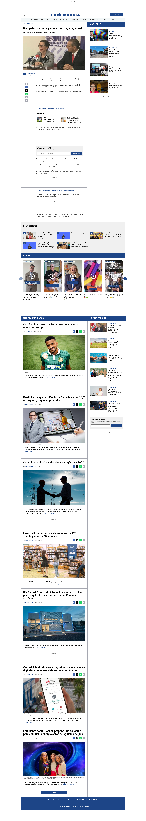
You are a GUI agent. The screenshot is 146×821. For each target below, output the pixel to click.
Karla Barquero (32, 73)
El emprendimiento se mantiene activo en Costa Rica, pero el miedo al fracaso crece (74, 119)
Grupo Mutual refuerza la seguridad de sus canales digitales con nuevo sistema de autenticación (54, 669)
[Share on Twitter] (26, 90)
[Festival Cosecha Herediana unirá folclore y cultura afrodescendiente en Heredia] (99, 52)
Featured (112, 31)
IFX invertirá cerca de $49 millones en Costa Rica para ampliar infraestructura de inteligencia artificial (53, 595)
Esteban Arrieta (29, 404)
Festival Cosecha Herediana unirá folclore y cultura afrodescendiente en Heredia (115, 53)
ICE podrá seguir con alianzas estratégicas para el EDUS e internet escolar (115, 358)
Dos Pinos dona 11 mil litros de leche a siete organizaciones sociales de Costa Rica (79, 245)
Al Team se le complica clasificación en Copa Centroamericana (50, 119)
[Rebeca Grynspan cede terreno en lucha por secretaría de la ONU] (99, 86)
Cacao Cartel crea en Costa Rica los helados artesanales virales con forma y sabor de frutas (113, 235)
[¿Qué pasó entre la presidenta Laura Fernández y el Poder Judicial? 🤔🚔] (114, 276)
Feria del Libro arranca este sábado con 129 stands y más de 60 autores (49, 535)
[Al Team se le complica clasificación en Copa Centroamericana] (39, 119)
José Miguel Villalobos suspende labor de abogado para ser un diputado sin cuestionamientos (115, 329)
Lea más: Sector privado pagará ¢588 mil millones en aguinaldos (55, 190)
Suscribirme (76, 153)
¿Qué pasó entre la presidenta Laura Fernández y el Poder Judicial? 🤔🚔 (114, 295)
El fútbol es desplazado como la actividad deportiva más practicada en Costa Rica (115, 344)
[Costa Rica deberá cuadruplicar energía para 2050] (54, 487)
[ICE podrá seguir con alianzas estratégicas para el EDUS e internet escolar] (98, 358)
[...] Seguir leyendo (49, 377)
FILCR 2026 (30, 582)
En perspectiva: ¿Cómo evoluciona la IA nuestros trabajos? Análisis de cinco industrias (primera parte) (45, 245)
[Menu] (25, 14)
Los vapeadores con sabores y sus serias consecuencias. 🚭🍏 (93, 295)
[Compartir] (26, 100)
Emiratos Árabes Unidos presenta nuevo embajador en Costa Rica (46, 234)
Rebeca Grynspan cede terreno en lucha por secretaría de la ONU (116, 86)
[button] (116, 14)
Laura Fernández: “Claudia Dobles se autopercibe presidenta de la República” (115, 392)
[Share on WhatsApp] (26, 94)
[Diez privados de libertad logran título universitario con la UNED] (99, 69)
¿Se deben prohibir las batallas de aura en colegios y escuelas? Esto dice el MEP (116, 36)
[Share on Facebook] (26, 87)
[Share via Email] (26, 97)
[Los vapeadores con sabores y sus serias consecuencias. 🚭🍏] (93, 276)
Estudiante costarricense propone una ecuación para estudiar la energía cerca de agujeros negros (53, 732)
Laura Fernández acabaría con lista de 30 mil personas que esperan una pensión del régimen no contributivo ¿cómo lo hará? (115, 375)
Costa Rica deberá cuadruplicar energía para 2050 (53, 462)
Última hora (30, 23)
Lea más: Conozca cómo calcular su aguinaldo (50, 108)
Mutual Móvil (77, 718)
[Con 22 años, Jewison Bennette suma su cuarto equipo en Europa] (54, 352)
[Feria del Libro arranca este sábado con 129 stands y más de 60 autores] (54, 561)
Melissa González (29, 540)
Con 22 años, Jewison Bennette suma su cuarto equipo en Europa (52, 326)
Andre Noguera (28, 331)
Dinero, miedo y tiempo (78, 233)
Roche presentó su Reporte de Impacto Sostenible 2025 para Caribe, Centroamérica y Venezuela (31, 296)
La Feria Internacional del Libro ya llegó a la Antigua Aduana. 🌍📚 (51, 295)
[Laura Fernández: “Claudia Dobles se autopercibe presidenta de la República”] (98, 391)
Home (24, 23)
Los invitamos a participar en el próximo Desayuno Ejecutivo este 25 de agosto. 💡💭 (72, 296)
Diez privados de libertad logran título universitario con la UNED (115, 69)
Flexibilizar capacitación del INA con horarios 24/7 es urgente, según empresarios (54, 399)
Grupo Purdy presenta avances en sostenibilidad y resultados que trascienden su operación (114, 407)
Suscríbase (94, 800)
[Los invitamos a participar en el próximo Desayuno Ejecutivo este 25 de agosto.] (73, 276)
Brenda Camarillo (29, 602)
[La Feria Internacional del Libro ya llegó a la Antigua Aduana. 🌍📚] (53, 276)
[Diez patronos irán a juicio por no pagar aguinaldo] (54, 53)
